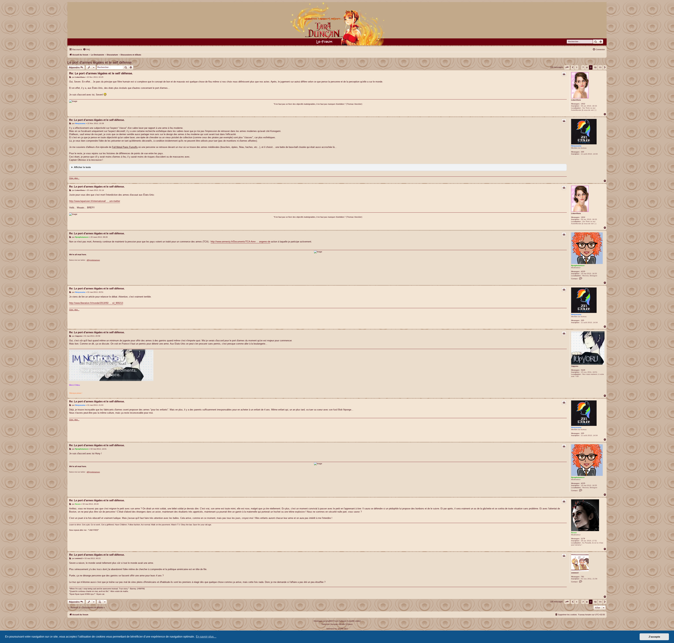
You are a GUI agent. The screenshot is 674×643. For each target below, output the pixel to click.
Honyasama (576, 146)
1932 (583, 104)
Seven (574, 533)
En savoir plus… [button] (206, 636)
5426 (583, 370)
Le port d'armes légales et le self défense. (100, 62)
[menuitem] (86, 49)
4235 (583, 271)
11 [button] (600, 67)
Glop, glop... (74, 178)
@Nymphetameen (93, 260)
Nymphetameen (577, 265)
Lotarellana (576, 100)
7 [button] (583, 67)
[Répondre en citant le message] (564, 74)
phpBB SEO (343, 629)
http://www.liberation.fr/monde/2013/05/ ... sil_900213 (96, 303)
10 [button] (595, 67)
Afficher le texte (82, 167)
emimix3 (575, 573)
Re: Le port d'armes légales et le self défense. (101, 73)
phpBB (329, 621)
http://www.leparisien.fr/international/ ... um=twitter (94, 201)
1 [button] (576, 67)
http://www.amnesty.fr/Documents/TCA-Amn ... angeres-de (240, 241)
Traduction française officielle (333, 624)
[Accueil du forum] (337, 23)
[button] (567, 67)
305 (582, 152)
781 (582, 577)
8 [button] (586, 67)
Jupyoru (574, 366)
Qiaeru (350, 624)
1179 (583, 539)
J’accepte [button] (654, 636)
